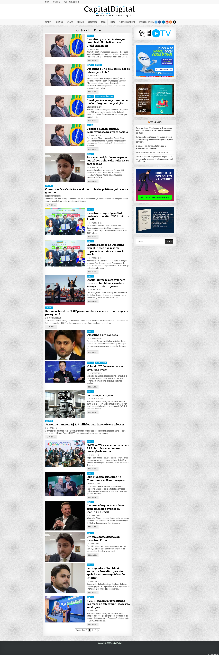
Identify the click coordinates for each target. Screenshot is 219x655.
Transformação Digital (127, 22)
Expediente (56, 2)
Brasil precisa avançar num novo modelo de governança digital (108, 101)
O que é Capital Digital (71, 2)
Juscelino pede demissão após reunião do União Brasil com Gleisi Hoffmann (106, 42)
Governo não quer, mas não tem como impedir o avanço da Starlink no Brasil (106, 509)
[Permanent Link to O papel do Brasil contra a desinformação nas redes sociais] (65, 135)
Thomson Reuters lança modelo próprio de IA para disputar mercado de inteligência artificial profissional (154, 159)
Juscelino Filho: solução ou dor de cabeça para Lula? (108, 70)
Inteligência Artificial (146, 22)
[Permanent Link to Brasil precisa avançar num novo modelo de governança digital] (65, 106)
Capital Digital (156, 122)
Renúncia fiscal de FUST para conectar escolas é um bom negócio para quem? (86, 312)
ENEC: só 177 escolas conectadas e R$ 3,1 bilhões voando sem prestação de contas (108, 448)
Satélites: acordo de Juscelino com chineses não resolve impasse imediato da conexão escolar (105, 249)
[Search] (174, 22)
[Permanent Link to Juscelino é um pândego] (65, 345)
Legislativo (59, 22)
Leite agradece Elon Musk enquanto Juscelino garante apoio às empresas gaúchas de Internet (106, 572)
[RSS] (170, 22)
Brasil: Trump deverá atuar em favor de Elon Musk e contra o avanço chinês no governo (106, 283)
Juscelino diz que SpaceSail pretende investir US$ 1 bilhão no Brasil (108, 216)
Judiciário (80, 22)
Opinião (112, 22)
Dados (103, 22)
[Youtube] (167, 22)
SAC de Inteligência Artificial (213, 654)
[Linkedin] (163, 22)
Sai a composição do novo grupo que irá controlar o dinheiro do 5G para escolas (108, 160)
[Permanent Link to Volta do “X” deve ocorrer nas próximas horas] (65, 372)
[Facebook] (159, 22)
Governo (48, 22)
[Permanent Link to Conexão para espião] (65, 404)
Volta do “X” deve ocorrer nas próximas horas (105, 368)
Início (47, 2)
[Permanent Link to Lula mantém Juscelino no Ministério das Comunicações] (65, 484)
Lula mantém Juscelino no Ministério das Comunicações (106, 478)
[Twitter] (156, 22)
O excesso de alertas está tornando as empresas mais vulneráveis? (151, 147)
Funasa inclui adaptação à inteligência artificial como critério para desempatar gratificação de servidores (154, 139)
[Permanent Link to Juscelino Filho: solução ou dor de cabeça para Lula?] (65, 75)
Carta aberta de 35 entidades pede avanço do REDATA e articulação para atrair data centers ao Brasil (154, 130)
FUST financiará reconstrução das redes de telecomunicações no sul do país (108, 604)
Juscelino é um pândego (102, 335)
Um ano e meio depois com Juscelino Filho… (104, 538)
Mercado (70, 22)
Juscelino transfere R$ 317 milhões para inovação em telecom (84, 424)
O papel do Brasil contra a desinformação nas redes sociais (107, 130)
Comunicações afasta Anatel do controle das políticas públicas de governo (86, 190)
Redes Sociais (92, 22)
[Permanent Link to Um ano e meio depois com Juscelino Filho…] (65, 547)
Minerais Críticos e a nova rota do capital (152, 152)
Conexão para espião (100, 395)
